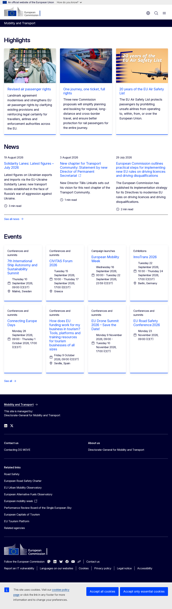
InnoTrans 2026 (145, 257)
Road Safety (11, 474)
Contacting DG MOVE (17, 449)
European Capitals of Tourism (22, 514)
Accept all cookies (102, 591)
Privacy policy (102, 568)
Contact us (93, 561)
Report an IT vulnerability (19, 568)
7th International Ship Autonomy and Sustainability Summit (22, 267)
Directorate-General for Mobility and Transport (116, 449)
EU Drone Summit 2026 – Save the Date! (105, 325)
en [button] (148, 13)
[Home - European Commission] (24, 12)
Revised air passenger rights (29, 89)
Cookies (84, 568)
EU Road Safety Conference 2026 (146, 323)
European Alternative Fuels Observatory (28, 494)
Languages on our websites (56, 568)
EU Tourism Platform (16, 521)
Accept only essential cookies (144, 591)
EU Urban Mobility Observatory (23, 487)
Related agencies (14, 528)
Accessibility (144, 568)
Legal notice (124, 568)
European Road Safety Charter (22, 481)
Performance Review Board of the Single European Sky (38, 507)
